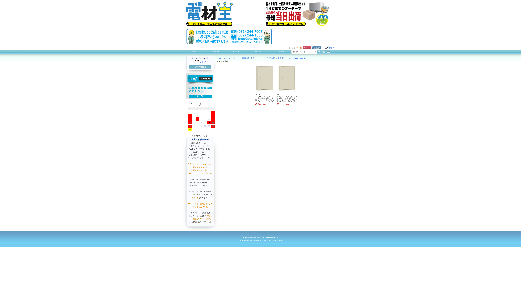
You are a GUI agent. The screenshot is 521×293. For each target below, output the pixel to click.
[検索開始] (315, 52)
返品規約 (257, 52)
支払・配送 (237, 52)
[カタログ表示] (328, 52)
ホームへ (195, 52)
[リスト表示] (324, 52)
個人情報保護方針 (272, 237)
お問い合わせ (278, 52)
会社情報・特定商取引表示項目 (253, 237)
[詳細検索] (319, 52)
